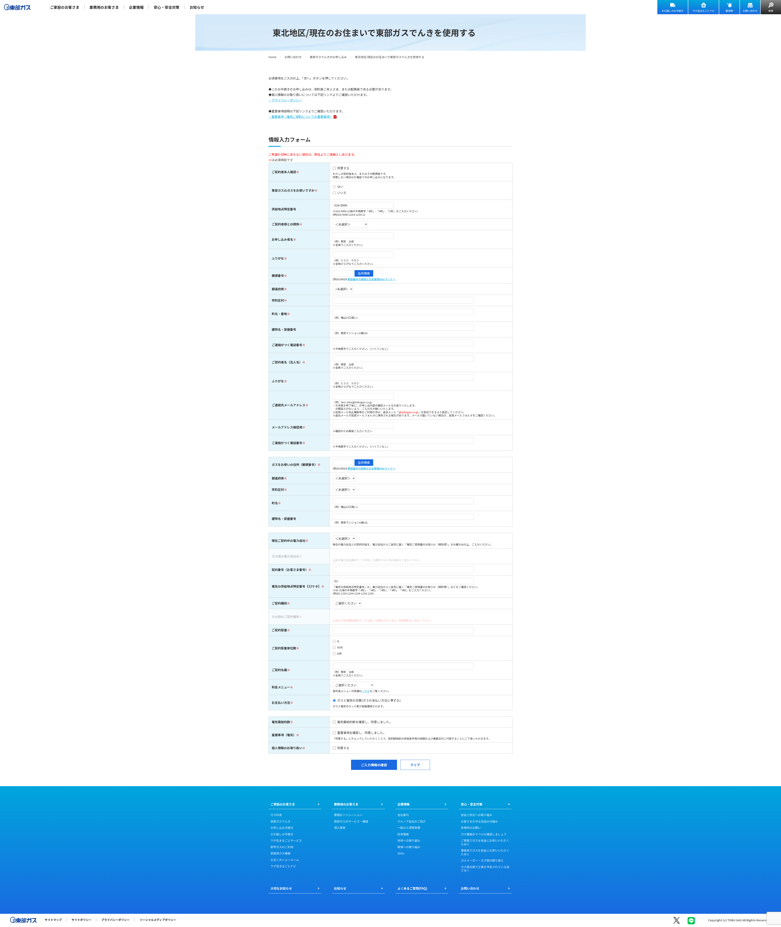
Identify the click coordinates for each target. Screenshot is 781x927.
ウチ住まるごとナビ (703, 10)
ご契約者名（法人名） (287, 362)
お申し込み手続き (282, 828)
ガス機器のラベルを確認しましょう (483, 834)
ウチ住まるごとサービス (286, 840)
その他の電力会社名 (285, 556)
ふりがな (278, 258)
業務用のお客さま (104, 7)
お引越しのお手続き (673, 10)
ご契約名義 (279, 670)
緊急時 (729, 10)
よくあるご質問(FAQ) (412, 888)
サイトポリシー (82, 920)
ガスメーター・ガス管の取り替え (482, 860)
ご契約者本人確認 (284, 172)
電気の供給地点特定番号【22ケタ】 (296, 586)
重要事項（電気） (284, 735)
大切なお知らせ (281, 888)
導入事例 (339, 828)
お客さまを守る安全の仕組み (479, 821)
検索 (770, 10)
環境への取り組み (408, 847)
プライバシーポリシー (115, 920)
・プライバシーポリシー (285, 100)
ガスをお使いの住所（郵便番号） (294, 464)
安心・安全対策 (166, 7)
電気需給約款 (281, 722)
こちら (366, 691)
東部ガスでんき (280, 821)
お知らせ (197, 7)
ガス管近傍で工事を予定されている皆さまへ (485, 868)
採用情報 (403, 834)
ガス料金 (276, 815)
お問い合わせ (750, 10)
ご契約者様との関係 (285, 224)
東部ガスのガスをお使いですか (293, 190)
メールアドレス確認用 (287, 427)
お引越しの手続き (282, 834)
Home (272, 57)
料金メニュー (281, 687)
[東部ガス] (17, 7)
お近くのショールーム (285, 860)
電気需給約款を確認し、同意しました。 (364, 722)
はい (340, 187)
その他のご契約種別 (285, 616)
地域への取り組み (408, 840)
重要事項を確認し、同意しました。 (361, 733)
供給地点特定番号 (284, 209)
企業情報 (136, 7)
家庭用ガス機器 (280, 853)
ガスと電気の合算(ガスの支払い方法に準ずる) (368, 700)
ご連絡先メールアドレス (288, 405)
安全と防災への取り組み (476, 815)
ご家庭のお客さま (64, 7)
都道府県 (278, 289)
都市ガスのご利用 (282, 847)
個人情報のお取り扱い (287, 748)
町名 (275, 503)
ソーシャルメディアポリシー (158, 920)
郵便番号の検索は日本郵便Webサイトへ (371, 279)
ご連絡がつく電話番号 (287, 345)
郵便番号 (278, 275)
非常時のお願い (471, 828)
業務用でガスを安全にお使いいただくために (485, 852)
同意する (343, 168)
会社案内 (403, 815)
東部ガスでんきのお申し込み (328, 57)
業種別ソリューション (348, 815)
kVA (340, 647)
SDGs (400, 853)
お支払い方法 (281, 702)
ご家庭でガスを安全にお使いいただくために (485, 842)
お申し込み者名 (282, 239)
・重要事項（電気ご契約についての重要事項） (300, 116)
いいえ (341, 193)
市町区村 (278, 300)
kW (339, 653)
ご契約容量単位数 (284, 648)
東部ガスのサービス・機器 (351, 821)
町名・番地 (279, 314)
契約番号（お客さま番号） (290, 569)
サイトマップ (53, 920)
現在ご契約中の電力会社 (288, 540)
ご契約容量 (279, 630)
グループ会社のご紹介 (411, 821)
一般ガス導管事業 (408, 828)
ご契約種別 (279, 603)
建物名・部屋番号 (284, 329)
